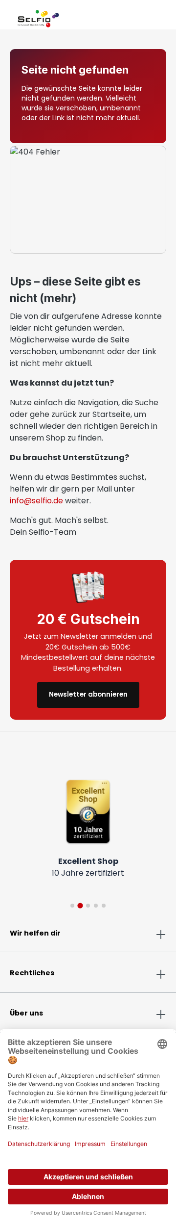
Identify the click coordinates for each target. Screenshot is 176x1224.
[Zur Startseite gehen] (38, 16)
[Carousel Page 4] (96, 906)
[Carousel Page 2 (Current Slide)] (80, 905)
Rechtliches (32, 973)
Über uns (26, 1013)
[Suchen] (143, 16)
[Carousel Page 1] (72, 906)
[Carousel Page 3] (88, 906)
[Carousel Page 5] (104, 906)
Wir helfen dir (35, 933)
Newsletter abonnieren (88, 694)
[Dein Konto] (150, 16)
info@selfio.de (36, 500)
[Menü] (10, 16)
